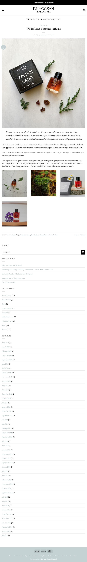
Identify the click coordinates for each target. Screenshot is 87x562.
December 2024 (7, 355)
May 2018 (5, 501)
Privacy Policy (43, 556)
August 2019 (6, 467)
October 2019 (6, 458)
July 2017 (5, 535)
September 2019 (7, 462)
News (41, 25)
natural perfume (44, 235)
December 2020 (7, 432)
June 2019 (5, 475)
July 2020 (5, 441)
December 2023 (7, 372)
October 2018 (6, 488)
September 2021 (7, 415)
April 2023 (5, 389)
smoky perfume (53, 235)
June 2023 (5, 385)
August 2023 (6, 381)
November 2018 (7, 484)
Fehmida (52, 35)
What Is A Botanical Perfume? (12, 265)
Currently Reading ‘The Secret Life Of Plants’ (17, 274)
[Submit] (83, 252)
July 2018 (5, 497)
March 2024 (6, 368)
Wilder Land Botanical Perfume (43, 28)
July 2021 (5, 420)
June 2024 (5, 364)
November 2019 (7, 454)
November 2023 (7, 377)
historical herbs (7, 321)
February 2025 (6, 351)
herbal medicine (7, 317)
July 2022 (5, 402)
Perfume (45, 25)
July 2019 (5, 471)
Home (10, 556)
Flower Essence (7, 308)
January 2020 (6, 450)
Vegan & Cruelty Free (31, 556)
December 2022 (7, 394)
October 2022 (6, 398)
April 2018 (5, 505)
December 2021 (7, 411)
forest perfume (35, 235)
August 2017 (6, 531)
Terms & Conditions (67, 556)
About (21, 556)
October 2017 (6, 523)
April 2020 (5, 445)
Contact (16, 556)
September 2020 (7, 437)
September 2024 (7, 360)
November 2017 (7, 518)
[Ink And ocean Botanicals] (43, 9)
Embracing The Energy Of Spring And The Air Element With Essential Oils (27, 269)
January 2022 (6, 407)
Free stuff (5, 312)
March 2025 (6, 347)
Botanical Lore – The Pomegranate (13, 278)
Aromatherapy (7, 295)
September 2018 (7, 492)
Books (4, 304)
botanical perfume (25, 235)
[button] (3, 10)
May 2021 (5, 424)
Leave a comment (80, 235)
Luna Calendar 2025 (8, 282)
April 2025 (5, 342)
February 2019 (6, 480)
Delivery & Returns (54, 556)
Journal (76, 556)
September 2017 (7, 527)
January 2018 (6, 510)
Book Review (6, 299)
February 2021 (6, 428)
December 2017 (7, 514)
